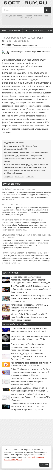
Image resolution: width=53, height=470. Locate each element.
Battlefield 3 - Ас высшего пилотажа (18, 189)
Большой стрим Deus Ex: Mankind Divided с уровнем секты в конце (26, 236)
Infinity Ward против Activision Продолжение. (23, 219)
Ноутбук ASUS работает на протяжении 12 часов (25, 252)
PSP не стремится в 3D (12, 204)
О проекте (8, 176)
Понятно (44, 465)
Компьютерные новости (25, 45)
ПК (26, 30)
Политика (30, 176)
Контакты (19, 176)
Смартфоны (37, 30)
